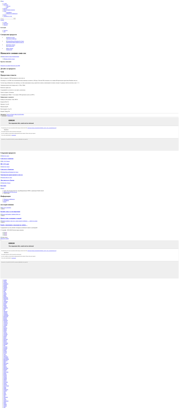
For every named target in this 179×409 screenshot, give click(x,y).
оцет (7, 7)
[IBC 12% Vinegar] (5, 161)
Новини (5, 8)
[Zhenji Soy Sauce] (5, 166)
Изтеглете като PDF (15, 65)
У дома (5, 3)
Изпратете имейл (5, 238)
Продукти (5, 4)
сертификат (9, 12)
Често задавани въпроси (9, 9)
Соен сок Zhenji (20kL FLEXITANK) (15, 114)
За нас (4, 11)
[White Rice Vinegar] (5, 183)
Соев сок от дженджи (11, 38)
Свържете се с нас (7, 16)
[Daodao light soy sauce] (6, 177)
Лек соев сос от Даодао (7, 180)
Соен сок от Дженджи (7, 169)
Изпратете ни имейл (5, 65)
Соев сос (8, 6)
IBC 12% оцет (5, 164)
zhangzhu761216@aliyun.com (10, 192)
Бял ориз (3, 185)
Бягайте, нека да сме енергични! (10, 211)
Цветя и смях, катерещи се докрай (11, 218)
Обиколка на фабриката (11, 13)
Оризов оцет (9, 49)
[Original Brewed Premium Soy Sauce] (9, 172)
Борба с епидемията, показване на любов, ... (14, 225)
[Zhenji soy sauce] (5, 155)
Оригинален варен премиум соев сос (15, 42)
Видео (4, 14)
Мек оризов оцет (10, 46)
